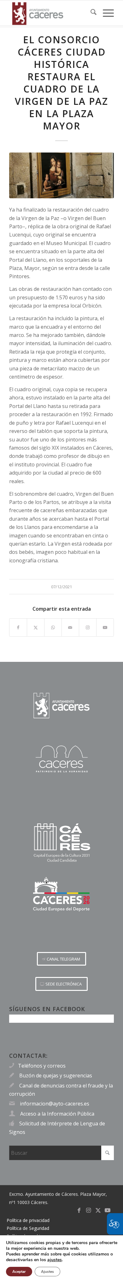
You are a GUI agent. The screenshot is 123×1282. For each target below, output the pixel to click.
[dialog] (61, 1258)
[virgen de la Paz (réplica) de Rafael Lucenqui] (61, 175)
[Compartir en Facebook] (18, 627)
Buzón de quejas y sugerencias (55, 1075)
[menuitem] (90, 13)
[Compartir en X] (35, 627)
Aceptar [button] (19, 1271)
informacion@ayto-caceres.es (54, 1103)
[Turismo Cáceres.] (61, 759)
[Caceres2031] (61, 843)
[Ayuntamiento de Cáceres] (51, 13)
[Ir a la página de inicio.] (61, 705)
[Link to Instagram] (87, 627)
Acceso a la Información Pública (57, 1113)
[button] (61, 959)
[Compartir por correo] (70, 627)
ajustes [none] (54, 1260)
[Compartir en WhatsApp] (53, 627)
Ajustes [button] (47, 1271)
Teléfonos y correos (42, 1065)
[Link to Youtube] (105, 627)
